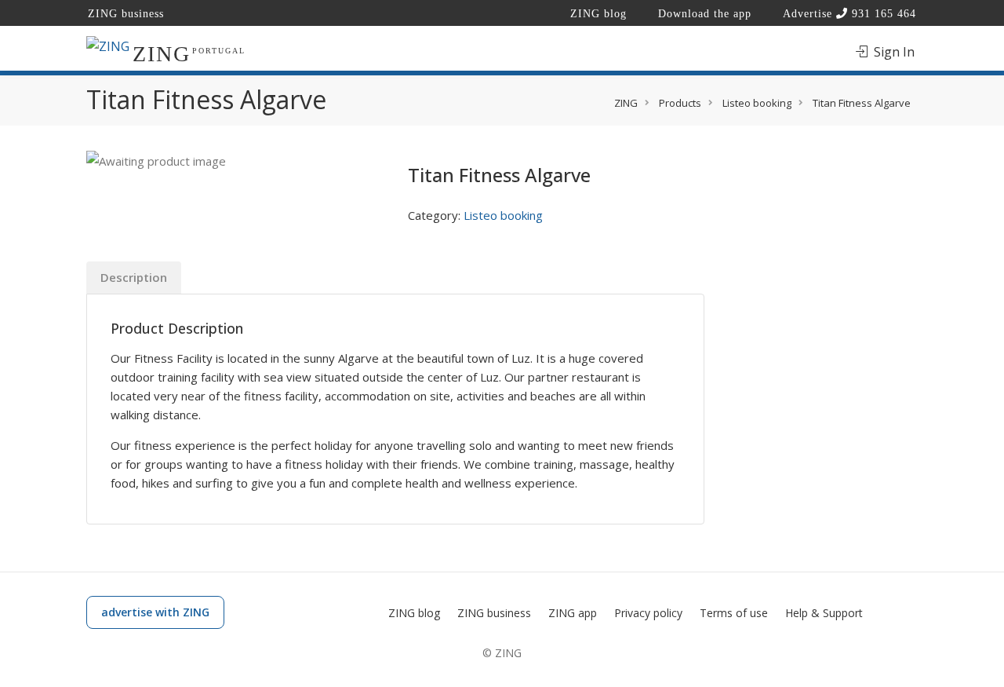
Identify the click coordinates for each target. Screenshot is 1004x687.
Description (133, 277)
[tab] (133, 277)
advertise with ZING (155, 612)
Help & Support (824, 612)
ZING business (126, 14)
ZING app (572, 612)
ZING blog (598, 14)
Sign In (893, 51)
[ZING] (107, 45)
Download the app (704, 14)
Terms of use (734, 612)
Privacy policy (648, 612)
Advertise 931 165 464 (849, 14)
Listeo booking (503, 215)
